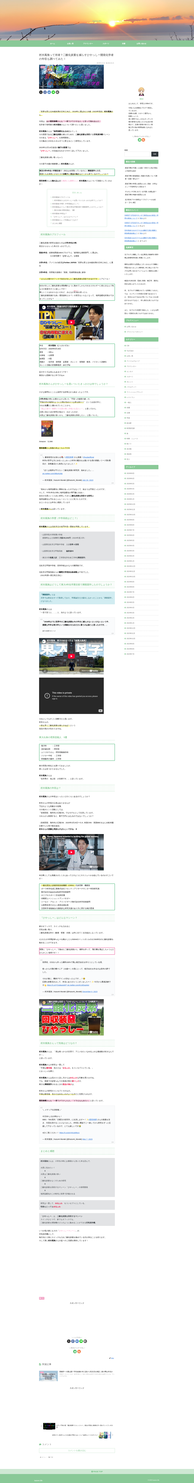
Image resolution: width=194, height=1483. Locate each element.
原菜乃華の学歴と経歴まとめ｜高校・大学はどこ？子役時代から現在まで (141, 185)
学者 (42, 1298)
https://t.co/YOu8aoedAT (57, 985)
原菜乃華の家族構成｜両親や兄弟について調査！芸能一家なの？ (141, 177)
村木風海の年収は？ (59, 213)
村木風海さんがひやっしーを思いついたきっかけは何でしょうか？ (78, 200)
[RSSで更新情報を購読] (79, 1351)
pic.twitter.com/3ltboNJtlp (52, 474)
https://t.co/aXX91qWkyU (69, 1133)
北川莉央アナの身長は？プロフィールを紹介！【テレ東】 (140, 201)
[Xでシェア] (41, 92)
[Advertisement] (77, 102)
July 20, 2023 (87, 480)
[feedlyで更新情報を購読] (75, 1351)
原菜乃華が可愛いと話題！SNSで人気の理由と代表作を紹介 (141, 169)
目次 (74, 193)
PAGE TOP (98, 1472)
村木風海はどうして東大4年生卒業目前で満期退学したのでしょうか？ (77, 207)
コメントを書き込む (77, 1450)
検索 (126, 150)
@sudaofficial (88, 457)
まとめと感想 (57, 223)
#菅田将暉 (69, 457)
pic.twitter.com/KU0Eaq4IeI (78, 985)
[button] (57, 92)
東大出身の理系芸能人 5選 (64, 210)
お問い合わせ (131, 327)
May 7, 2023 (87, 1139)
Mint (141, 99)
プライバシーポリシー (135, 332)
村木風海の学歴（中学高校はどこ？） (66, 204)
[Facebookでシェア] (45, 92)
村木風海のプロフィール (61, 197)
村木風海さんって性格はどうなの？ (65, 220)
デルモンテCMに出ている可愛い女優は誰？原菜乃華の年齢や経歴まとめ (141, 193)
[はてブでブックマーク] (49, 92)
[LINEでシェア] (53, 92)
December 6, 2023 (89, 992)
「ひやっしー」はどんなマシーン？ (65, 217)
